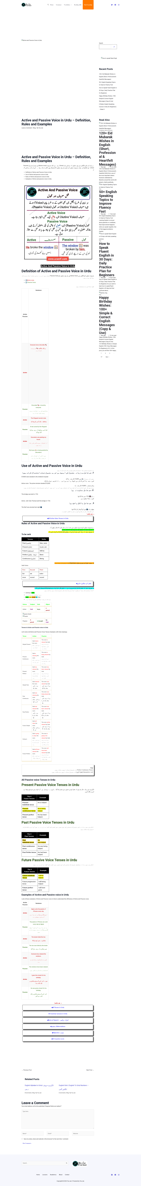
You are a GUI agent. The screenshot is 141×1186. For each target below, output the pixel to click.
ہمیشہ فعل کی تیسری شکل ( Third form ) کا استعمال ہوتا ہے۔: (73, 563)
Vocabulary (67, 5)
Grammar (59, 5)
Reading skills (78, 5)
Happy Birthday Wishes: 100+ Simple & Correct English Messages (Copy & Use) (107, 98)
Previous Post (27, 1070)
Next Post (90, 1070)
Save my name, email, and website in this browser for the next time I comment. (46, 1139)
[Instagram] (118, 5)
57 (101, 356)
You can (103, 166)
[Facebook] (115, 5)
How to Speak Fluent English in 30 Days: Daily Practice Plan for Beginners (108, 90)
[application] (71, 5)
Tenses (32, 798)
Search (101, 43)
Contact (67, 1174)
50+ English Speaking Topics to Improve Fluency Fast (108, 201)
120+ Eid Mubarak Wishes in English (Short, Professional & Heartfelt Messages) (107, 76)
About (60, 1174)
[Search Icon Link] (48, 5)
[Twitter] (112, 5)
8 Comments (28, 1092)
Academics (53, 1174)
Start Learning (88, 5)
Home (52, 5)
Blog (34, 128)
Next (107, 356)
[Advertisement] (70, 21)
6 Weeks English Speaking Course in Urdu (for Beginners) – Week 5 (107, 106)
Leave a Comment (27, 128)
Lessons (44, 1174)
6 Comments (62, 1092)
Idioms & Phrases (108, 129)
